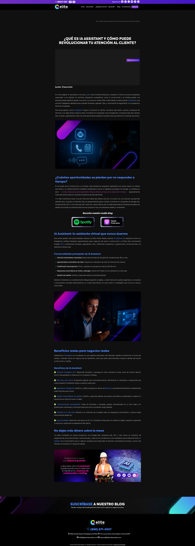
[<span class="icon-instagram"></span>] (125, 2)
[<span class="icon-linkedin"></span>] (138, 2)
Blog (101, 21)
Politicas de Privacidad (119, 544)
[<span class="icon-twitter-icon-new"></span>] (128, 2)
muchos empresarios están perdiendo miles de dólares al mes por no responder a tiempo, (94, 192)
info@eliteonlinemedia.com (88, 537)
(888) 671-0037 (62, 2)
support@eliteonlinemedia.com (110, 537)
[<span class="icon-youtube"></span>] (131, 2)
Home (97, 21)
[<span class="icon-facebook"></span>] (122, 2)
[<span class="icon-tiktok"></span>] (135, 2)
